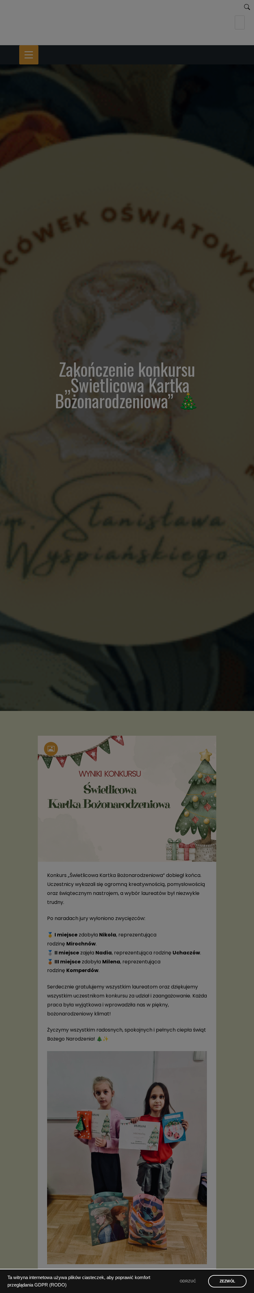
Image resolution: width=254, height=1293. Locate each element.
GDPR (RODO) (50, 1284)
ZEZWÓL (227, 1281)
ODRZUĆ (188, 1281)
